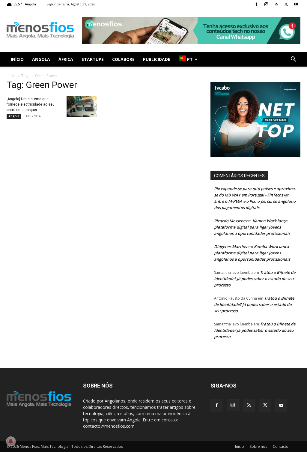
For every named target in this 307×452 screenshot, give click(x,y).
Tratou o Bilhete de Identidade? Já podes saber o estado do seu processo (254, 279)
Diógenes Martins (230, 246)
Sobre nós (258, 446)
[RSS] (276, 4)
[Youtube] (295, 4)
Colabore (123, 59)
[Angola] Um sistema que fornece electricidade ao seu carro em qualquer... (31, 104)
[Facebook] (256, 4)
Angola (41, 59)
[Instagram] (266, 4)
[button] (293, 60)
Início (17, 59)
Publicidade (156, 59)
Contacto (280, 446)
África (65, 59)
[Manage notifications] (11, 441)
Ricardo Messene (229, 220)
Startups (93, 59)
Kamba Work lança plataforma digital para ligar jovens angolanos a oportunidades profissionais (252, 227)
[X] (286, 4)
